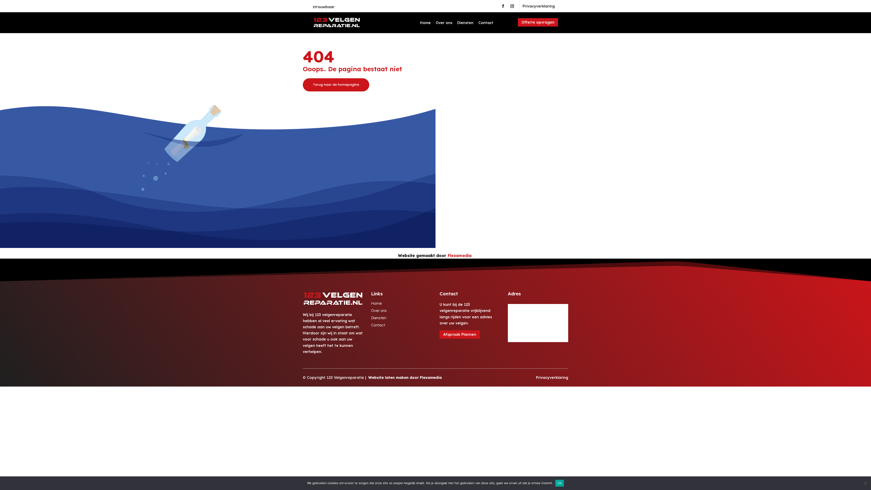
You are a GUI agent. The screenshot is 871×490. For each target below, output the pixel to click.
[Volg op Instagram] (512, 6)
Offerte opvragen (537, 22)
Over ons (444, 22)
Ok (560, 483)
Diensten (465, 22)
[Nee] (865, 483)
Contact (485, 22)
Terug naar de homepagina (336, 84)
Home (425, 22)
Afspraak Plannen (459, 334)
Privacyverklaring (539, 6)
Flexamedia (460, 255)
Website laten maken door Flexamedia (405, 377)
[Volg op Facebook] (503, 6)
